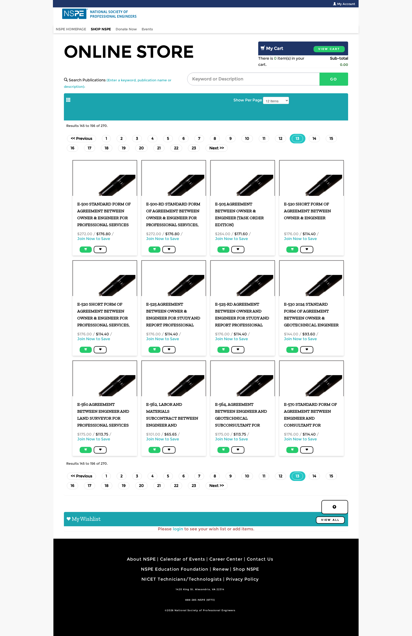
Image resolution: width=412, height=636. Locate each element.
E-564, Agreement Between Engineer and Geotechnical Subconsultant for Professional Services (241, 415)
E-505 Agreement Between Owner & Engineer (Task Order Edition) (239, 214)
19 (124, 148)
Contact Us (260, 559)
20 (141, 148)
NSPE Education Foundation (175, 569)
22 (176, 148)
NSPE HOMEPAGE (71, 29)
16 (72, 148)
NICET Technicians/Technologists (181, 579)
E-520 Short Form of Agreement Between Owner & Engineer (307, 210)
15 (331, 138)
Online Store (129, 51)
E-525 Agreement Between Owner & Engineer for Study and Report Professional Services (173, 315)
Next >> (216, 148)
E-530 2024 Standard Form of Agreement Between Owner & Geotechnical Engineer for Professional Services (311, 315)
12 (280, 138)
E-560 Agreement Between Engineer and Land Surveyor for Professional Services (103, 415)
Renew (221, 569)
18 (106, 148)
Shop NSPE (246, 569)
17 (89, 148)
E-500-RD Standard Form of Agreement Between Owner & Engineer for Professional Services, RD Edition (173, 214)
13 (299, 138)
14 (314, 138)
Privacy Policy (242, 579)
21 (159, 148)
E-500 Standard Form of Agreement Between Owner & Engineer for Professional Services (104, 214)
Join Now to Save (93, 238)
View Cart (329, 49)
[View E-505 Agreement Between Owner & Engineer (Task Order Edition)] (242, 178)
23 (194, 148)
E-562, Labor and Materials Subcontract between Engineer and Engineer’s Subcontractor (172, 415)
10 (247, 138)
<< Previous (81, 138)
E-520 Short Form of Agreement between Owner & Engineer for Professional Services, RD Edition (103, 315)
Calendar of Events (182, 559)
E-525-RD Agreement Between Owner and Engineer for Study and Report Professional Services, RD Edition (242, 315)
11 (264, 138)
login (178, 529)
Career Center (225, 559)
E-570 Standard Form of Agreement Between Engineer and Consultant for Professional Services (310, 415)
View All (330, 519)
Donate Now (126, 29)
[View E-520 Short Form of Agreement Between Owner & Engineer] (311, 178)
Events (147, 29)
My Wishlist (86, 518)
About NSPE (141, 559)
